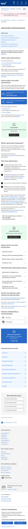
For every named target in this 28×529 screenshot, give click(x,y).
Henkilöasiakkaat (6, 20)
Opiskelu (14, 20)
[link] (5, 9)
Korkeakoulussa (21, 20)
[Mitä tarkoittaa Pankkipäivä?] (21, 147)
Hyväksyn (7, 522)
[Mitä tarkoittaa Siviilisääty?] (24, 69)
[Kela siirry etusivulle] (3, 3)
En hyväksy (20, 522)
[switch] (2, 478)
